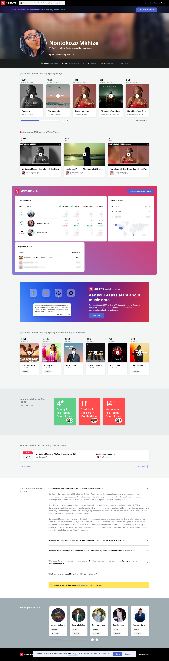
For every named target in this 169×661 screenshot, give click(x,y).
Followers (65, 206)
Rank (20, 206)
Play (31, 96)
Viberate (8, 3)
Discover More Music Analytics (154, 3)
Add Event (141, 466)
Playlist (21, 252)
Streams (76, 206)
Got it (118, 654)
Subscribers (89, 206)
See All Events (25, 466)
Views (101, 206)
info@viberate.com (82, 585)
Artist (29, 206)
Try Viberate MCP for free (146, 10)
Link (48, 258)
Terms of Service (143, 654)
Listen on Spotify (140, 120)
